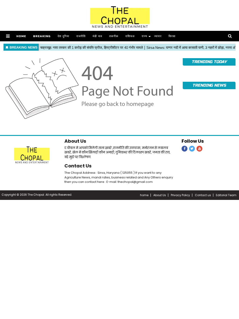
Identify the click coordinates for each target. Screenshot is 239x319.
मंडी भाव (97, 36)
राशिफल (130, 36)
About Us (75, 141)
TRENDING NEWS (209, 85)
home (144, 195)
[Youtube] (199, 149)
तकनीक (113, 36)
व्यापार (158, 36)
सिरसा (172, 36)
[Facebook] (184, 149)
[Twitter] (192, 149)
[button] (8, 36)
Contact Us (77, 166)
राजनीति (81, 36)
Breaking (42, 36)
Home (21, 36)
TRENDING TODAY (209, 61)
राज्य (144, 36)
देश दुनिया (63, 36)
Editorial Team (226, 195)
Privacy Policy (180, 195)
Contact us (203, 195)
